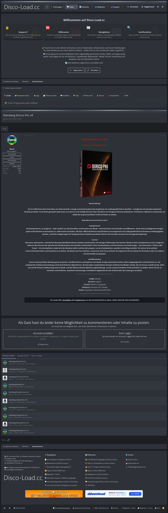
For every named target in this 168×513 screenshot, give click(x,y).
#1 (164, 135)
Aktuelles (85, 7)
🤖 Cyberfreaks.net (132, 463)
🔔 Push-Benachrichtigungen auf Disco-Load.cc (101, 459)
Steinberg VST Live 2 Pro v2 (18, 377)
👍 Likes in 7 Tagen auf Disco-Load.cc (98, 467)
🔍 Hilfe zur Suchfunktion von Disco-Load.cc (100, 463)
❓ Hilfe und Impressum (100, 508)
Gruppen (116, 7)
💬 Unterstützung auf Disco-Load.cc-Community (61, 482)
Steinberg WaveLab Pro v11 (19, 430)
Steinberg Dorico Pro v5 (17, 361)
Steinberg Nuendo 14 (16, 384)
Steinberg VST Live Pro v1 (18, 407)
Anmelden (67, 300)
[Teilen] (161, 135)
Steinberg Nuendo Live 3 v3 (19, 392)
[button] (57, 7)
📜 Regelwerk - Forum (52, 474)
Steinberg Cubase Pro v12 (18, 415)
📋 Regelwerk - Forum (145, 508)
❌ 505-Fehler (90, 485)
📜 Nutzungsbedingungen (61, 508)
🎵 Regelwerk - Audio (128, 508)
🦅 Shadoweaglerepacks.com (136, 467)
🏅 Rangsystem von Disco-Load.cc (96, 474)
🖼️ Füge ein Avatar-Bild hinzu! (55, 471)
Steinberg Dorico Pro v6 (17, 369)
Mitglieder (101, 7)
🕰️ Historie (115, 508)
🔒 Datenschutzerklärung (81, 508)
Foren (71, 7)
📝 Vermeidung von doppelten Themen (58, 459)
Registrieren (80, 300)
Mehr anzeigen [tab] (36, 356)
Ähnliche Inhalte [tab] (9, 356)
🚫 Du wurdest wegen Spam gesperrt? (58, 467)
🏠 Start (157, 508)
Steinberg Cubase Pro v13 (18, 400)
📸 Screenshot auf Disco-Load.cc (96, 478)
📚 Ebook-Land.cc (132, 459)
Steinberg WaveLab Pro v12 (19, 423)
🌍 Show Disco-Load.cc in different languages (60, 478)
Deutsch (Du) (20, 508)
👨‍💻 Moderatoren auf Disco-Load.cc (57, 463)
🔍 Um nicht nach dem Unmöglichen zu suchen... (61, 485)
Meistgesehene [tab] (23, 356)
